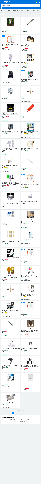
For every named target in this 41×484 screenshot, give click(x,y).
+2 (12, 275)
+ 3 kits (10, 239)
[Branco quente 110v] (30, 329)
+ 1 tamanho (30, 219)
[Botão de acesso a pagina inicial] (17, 2)
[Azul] (8, 275)
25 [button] (25, 413)
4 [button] (19, 413)
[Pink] (10, 275)
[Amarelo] (10, 219)
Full (3, 13)
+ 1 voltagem (30, 382)
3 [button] (17, 413)
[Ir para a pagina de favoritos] (33, 1)
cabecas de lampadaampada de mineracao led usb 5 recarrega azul (20, 419)
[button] (36, 5)
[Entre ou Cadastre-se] (39, 2)
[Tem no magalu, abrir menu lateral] (2, 2)
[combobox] (20, 5)
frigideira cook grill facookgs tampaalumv (20, 421)
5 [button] (21, 413)
